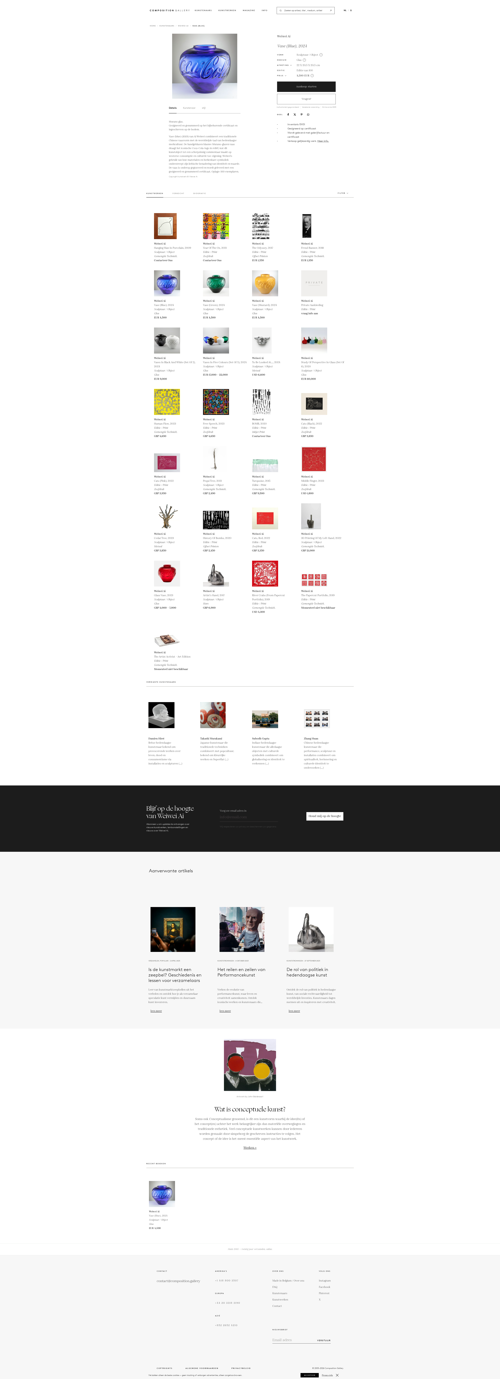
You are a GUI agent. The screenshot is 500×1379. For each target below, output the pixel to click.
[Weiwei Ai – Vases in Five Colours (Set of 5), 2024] (216, 341)
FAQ (274, 1287)
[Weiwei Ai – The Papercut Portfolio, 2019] (314, 574)
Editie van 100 (305, 70)
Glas (299, 60)
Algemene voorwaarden (202, 1368)
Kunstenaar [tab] (189, 107)
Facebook (324, 1287)
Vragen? (306, 99)
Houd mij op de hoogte (325, 816)
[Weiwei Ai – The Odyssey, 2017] (265, 226)
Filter (341, 193)
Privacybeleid (241, 1368)
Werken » (250, 1148)
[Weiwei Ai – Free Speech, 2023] (216, 402)
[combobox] (305, 10)
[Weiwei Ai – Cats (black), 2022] (314, 402)
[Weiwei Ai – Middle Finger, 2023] (314, 459)
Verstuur (324, 1340)
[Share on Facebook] (288, 114)
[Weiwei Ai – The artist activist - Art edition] (167, 635)
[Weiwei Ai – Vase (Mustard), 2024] (265, 283)
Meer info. (323, 141)
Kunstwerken (227, 10)
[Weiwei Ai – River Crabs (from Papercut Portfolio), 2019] (265, 574)
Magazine (249, 10)
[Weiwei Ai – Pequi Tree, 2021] (216, 459)
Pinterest (324, 1293)
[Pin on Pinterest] (301, 114)
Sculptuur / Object (307, 55)
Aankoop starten (306, 86)
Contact (277, 1306)
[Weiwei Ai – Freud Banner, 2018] (314, 226)
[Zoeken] (331, 10)
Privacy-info (327, 1375)
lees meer (156, 1011)
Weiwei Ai (183, 26)
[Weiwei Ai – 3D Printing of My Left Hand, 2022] (314, 516)
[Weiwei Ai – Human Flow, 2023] (167, 402)
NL (345, 10)
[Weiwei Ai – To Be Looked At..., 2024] (265, 341)
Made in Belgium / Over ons (288, 1281)
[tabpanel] (204, 149)
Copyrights (165, 1368)
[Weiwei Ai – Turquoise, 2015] (265, 459)
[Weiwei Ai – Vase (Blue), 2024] (167, 283)
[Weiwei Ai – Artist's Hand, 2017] (216, 574)
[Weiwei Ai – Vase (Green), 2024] (216, 283)
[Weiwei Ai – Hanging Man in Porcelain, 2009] (167, 226)
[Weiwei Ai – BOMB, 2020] (265, 402)
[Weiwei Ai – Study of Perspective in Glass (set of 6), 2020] (314, 341)
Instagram (325, 1281)
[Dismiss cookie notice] (337, 1375)
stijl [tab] (203, 107)
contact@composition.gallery (178, 1281)
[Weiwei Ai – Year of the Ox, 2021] (216, 226)
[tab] (154, 195)
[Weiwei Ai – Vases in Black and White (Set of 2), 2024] (167, 341)
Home (153, 26)
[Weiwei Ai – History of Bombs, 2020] (216, 516)
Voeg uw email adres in (233, 811)
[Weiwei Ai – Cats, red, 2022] (265, 516)
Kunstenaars (203, 10)
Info (265, 10)
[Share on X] (294, 114)
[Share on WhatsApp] (308, 114)
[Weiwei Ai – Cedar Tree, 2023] (167, 516)
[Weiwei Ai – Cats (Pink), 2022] (167, 459)
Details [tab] (173, 107)
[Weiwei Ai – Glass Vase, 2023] (167, 574)
